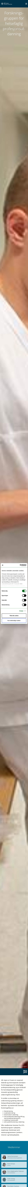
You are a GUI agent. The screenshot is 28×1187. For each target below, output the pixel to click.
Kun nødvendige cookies (14, 620)
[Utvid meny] (26, 4)
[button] (14, 1157)
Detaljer (21, 611)
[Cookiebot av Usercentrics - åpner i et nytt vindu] (20, 565)
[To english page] (25, 1071)
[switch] (24, 595)
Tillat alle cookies (14, 615)
